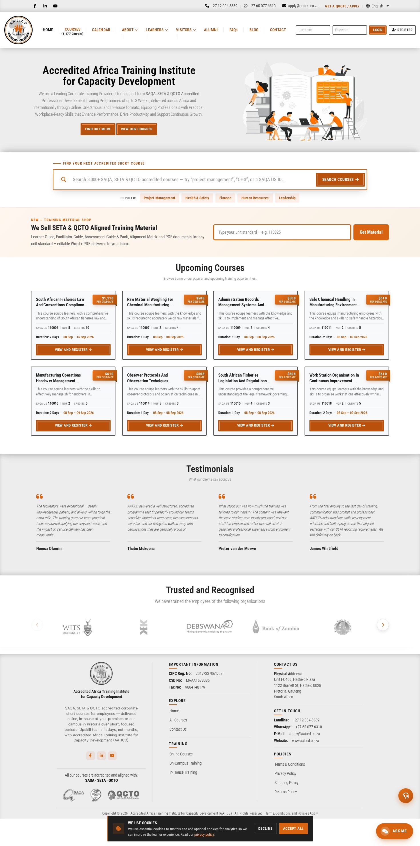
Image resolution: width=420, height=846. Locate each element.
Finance (225, 198)
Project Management (159, 198)
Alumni (211, 29)
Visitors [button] (183, 29)
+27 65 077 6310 (308, 727)
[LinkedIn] (45, 6)
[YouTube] (55, 6)
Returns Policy (286, 791)
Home (48, 29)
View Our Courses (137, 129)
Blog (254, 29)
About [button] (127, 29)
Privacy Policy (285, 773)
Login (378, 30)
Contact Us (178, 729)
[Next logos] (383, 625)
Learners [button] (154, 29)
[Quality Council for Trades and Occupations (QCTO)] (124, 795)
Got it (89, 831)
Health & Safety (197, 198)
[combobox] (192, 179)
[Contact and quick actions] (405, 795)
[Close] (95, 738)
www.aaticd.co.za (305, 740)
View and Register (71, 349)
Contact (278, 29)
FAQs (233, 29)
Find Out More (98, 129)
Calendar (101, 29)
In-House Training (183, 772)
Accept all (293, 828)
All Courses (178, 720)
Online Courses (181, 754)
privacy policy (204, 834)
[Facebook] (35, 6)
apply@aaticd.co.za (304, 733)
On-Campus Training (185, 763)
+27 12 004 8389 (306, 720)
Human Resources (255, 198)
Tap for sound (57, 759)
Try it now (41, 831)
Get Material (371, 232)
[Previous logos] (37, 625)
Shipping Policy (287, 782)
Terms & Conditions (290, 764)
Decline (265, 828)
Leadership (287, 198)
